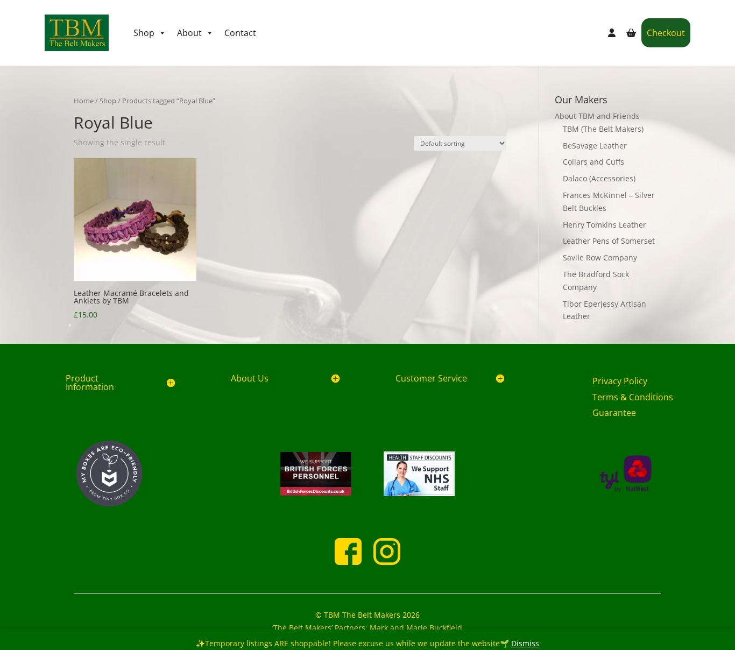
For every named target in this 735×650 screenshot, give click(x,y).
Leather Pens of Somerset (609, 241)
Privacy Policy (619, 381)
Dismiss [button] (525, 643)
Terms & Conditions (632, 397)
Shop (143, 33)
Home (84, 100)
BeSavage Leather (595, 145)
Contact (240, 33)
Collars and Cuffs (593, 162)
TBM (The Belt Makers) (603, 129)
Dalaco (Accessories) (599, 178)
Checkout (666, 33)
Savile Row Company (600, 257)
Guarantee (614, 413)
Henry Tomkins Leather (604, 225)
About (189, 33)
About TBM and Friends (597, 116)
